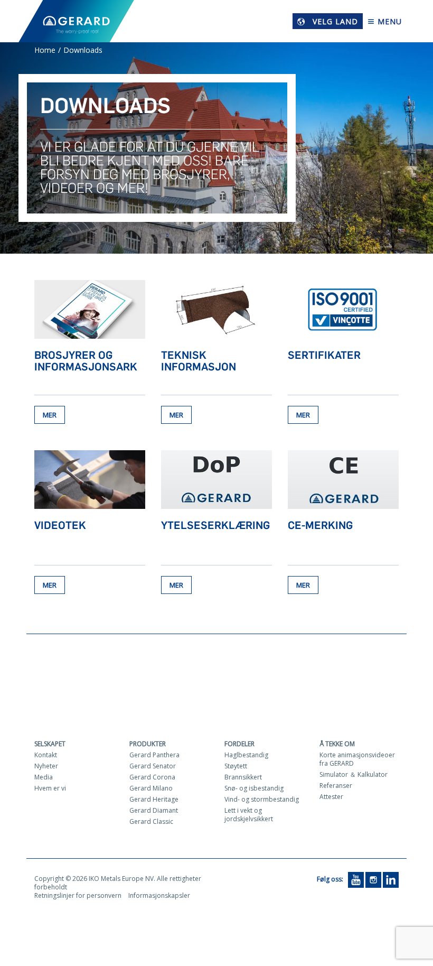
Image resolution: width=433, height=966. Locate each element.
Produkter (147, 743)
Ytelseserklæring (215, 525)
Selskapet (49, 743)
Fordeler (239, 743)
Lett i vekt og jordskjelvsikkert (248, 814)
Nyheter (46, 765)
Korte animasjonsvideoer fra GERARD (357, 759)
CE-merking (320, 525)
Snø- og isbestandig (254, 788)
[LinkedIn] (391, 879)
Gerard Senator (152, 765)
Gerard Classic (151, 821)
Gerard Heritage (153, 799)
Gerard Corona (152, 777)
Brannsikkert (243, 777)
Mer (50, 415)
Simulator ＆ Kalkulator (353, 774)
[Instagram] (373, 879)
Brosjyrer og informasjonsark (85, 361)
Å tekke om (337, 743)
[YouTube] (356, 879)
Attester (331, 796)
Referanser (335, 785)
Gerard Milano (151, 788)
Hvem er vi (50, 788)
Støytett (235, 765)
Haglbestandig (246, 754)
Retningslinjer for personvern (77, 895)
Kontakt (45, 754)
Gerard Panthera (154, 754)
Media (43, 777)
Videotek (60, 525)
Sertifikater (324, 355)
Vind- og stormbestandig (261, 799)
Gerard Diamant (153, 810)
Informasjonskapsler (159, 895)
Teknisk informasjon (198, 361)
